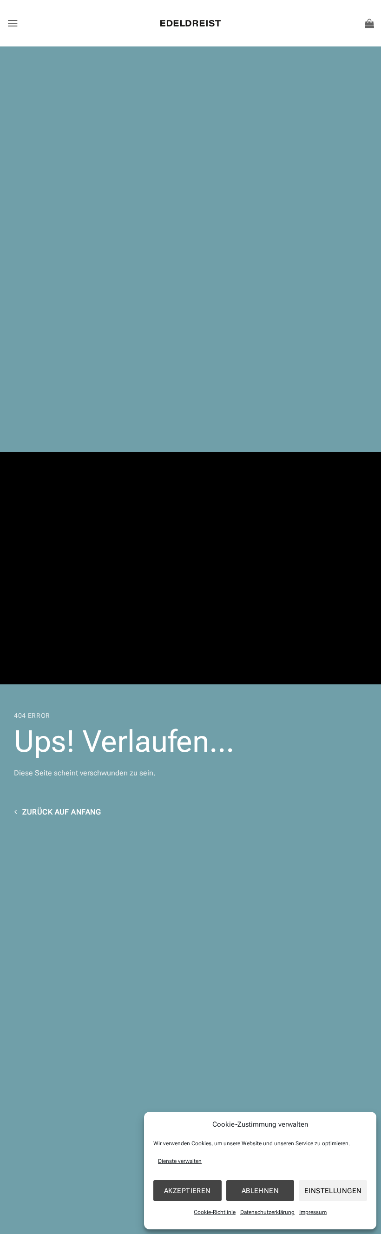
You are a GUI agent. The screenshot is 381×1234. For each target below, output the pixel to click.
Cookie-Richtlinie (215, 1212)
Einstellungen (333, 1191)
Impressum (313, 1212)
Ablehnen (260, 1191)
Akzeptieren (187, 1191)
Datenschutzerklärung (267, 1212)
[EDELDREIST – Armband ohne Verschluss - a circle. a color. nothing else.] (190, 23)
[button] (13, 23)
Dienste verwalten (180, 1161)
